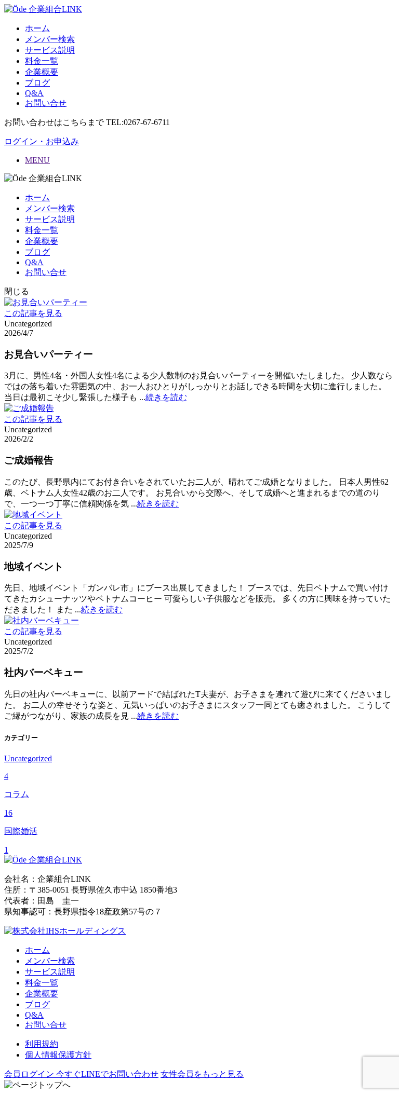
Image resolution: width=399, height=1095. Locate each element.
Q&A (34, 93)
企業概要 (41, 71)
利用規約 (41, 1043)
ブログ (37, 82)
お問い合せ (45, 103)
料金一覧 (41, 61)
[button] (41, 141)
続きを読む (166, 397)
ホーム (37, 28)
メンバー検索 (50, 39)
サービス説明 (50, 50)
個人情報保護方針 (58, 1054)
